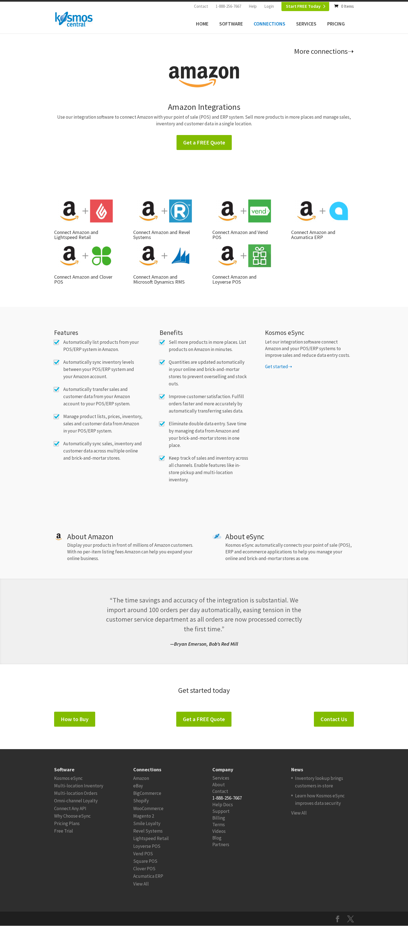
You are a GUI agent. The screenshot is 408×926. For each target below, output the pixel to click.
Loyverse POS (146, 846)
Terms (218, 824)
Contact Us (334, 719)
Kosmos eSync (68, 778)
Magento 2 (143, 816)
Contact (201, 6)
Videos (219, 831)
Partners (220, 844)
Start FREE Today (303, 6)
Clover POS (144, 869)
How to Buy (75, 719)
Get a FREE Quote (204, 142)
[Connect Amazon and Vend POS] (243, 211)
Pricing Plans (67, 823)
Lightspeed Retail (151, 838)
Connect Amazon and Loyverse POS (234, 279)
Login (269, 6)
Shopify (141, 801)
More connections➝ (324, 51)
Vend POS (143, 854)
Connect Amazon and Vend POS (240, 234)
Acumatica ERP (148, 876)
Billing (218, 818)
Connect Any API (70, 808)
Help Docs (222, 805)
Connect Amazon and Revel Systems (161, 234)
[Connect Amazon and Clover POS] (85, 256)
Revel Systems (148, 831)
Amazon (141, 778)
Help (253, 6)
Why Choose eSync (72, 816)
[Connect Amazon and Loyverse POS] (243, 256)
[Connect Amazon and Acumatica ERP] (322, 211)
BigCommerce (147, 793)
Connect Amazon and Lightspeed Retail (76, 234)
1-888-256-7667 (228, 6)
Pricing (336, 24)
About (218, 785)
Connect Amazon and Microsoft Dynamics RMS (159, 279)
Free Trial (63, 831)
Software (231, 24)
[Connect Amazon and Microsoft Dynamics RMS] (164, 256)
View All (141, 884)
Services (306, 24)
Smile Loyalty (146, 823)
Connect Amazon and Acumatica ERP (313, 234)
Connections (269, 24)
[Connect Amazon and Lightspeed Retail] (85, 211)
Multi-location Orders (75, 793)
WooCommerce (148, 808)
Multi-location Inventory (78, 786)
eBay (138, 786)
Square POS (145, 861)
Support (221, 811)
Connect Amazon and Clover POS (83, 279)
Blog (216, 838)
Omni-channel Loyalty (76, 801)
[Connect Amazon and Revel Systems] (164, 211)
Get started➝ (278, 366)
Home (202, 24)
